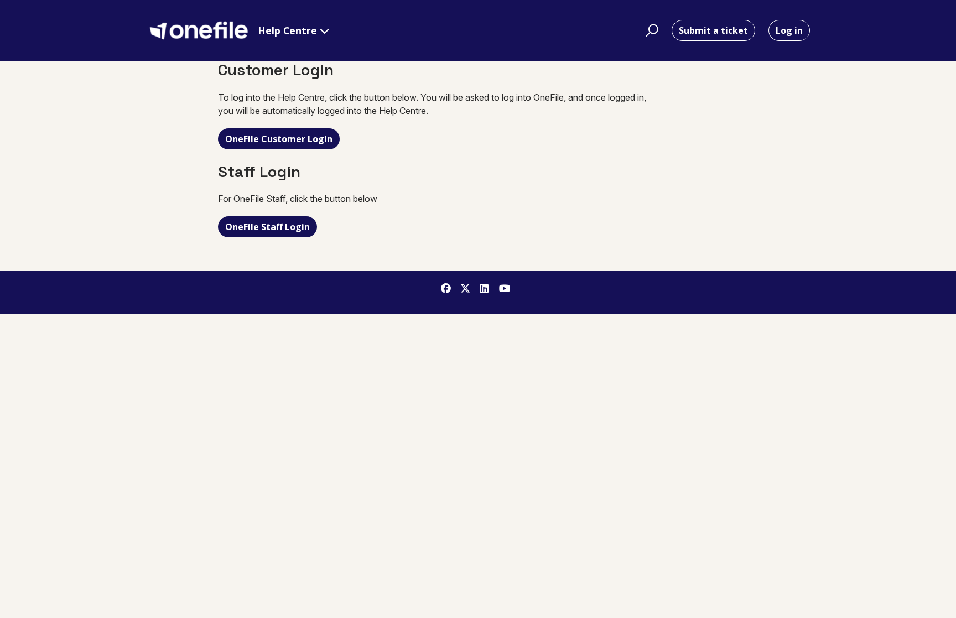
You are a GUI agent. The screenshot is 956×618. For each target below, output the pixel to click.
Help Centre (289, 30)
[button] (650, 30)
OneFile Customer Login (278, 139)
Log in (789, 30)
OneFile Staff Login (267, 227)
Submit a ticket (713, 30)
